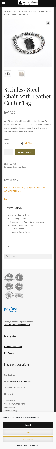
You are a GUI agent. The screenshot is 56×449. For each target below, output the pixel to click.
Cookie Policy (22, 446)
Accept (28, 425)
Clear (30, 143)
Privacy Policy (33, 446)
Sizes (6, 139)
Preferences (28, 439)
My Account (9, 353)
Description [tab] (11, 180)
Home (9, 11)
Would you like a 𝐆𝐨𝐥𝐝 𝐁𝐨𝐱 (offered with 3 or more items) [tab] (27, 189)
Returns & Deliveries (13, 346)
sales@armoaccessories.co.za (23, 381)
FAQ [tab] (6, 199)
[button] (48, 23)
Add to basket (25, 152)
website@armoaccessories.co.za (17, 324)
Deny (28, 432)
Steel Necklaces (20, 11)
